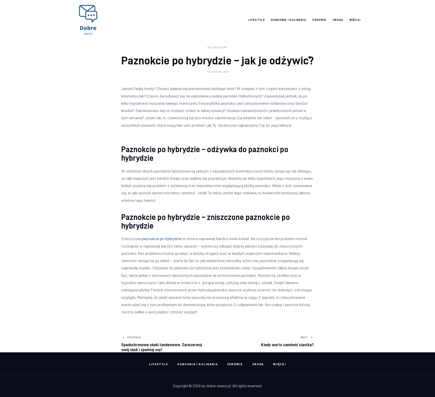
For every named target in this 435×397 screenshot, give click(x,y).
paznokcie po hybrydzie (161, 238)
